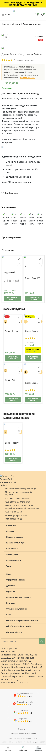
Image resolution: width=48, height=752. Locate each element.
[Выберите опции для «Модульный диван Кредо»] (19, 259)
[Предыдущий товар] (3, 29)
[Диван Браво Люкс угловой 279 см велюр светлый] (33, 372)
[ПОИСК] (42, 641)
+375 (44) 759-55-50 (13, 512)
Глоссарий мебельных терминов (23, 733)
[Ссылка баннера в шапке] (23, 3)
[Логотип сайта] (21, 14)
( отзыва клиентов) (24, 60)
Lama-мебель (31, 281)
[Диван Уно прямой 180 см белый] (13, 370)
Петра (8, 334)
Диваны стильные (32, 24)
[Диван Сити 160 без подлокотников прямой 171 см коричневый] (34, 266)
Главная (5, 24)
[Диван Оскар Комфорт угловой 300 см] (33, 321)
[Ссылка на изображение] (23, 149)
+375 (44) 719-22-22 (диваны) (17, 498)
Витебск (19, 742)
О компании (23, 729)
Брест (42, 742)
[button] (5, 219)
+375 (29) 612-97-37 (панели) (17, 502)
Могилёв (27, 742)
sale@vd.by (12, 679)
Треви (6, 276)
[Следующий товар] (9, 29)
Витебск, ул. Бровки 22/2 (16, 515)
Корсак (8, 446)
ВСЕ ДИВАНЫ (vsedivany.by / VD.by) (20, 488)
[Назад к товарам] (6, 29)
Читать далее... (27, 77)
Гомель (11, 742)
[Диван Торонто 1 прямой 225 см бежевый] (13, 432)
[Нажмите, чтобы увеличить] (6, 37)
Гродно (36, 742)
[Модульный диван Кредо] (12, 263)
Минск (4, 742)
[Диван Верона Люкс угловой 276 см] (13, 322)
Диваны (16, 24)
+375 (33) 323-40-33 (13, 519)
